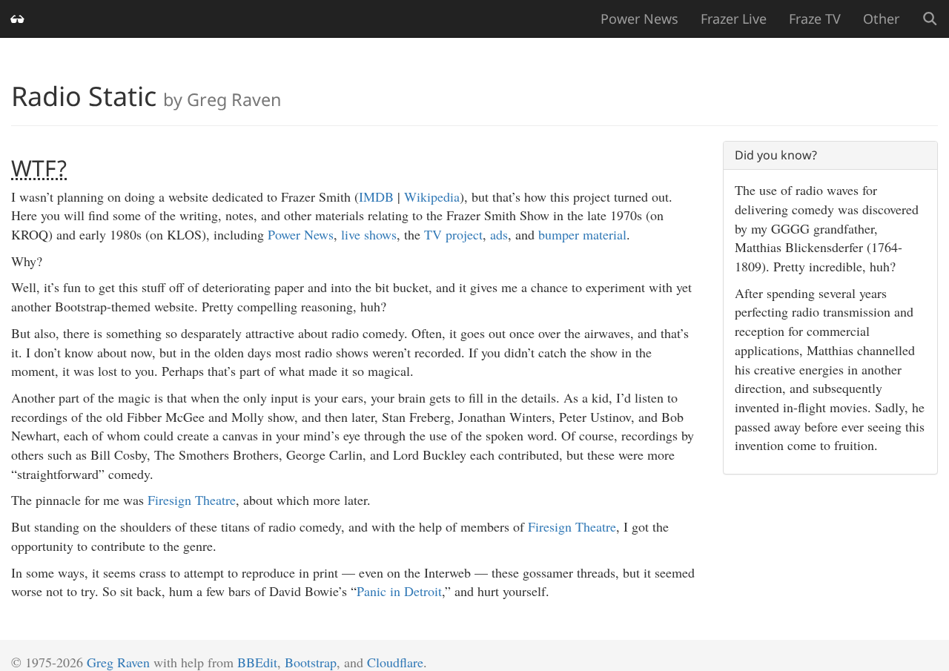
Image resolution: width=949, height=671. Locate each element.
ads (499, 234)
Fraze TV (815, 18)
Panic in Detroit (399, 591)
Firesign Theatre (192, 500)
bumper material (582, 234)
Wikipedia (432, 196)
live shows (369, 234)
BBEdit (257, 662)
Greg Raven (118, 662)
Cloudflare (395, 662)
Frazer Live (734, 18)
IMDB (376, 196)
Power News (639, 18)
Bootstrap (311, 662)
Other (881, 18)
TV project (453, 234)
